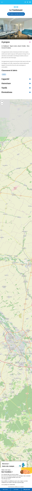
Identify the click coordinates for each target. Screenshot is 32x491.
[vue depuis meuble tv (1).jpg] (16, 28)
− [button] (2, 103)
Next (19, 36)
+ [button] (2, 101)
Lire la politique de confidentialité (8, 484)
